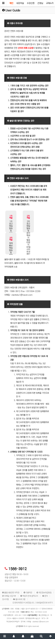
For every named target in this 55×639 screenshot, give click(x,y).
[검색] (41, 636)
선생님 (40, 3)
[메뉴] (4, 636)
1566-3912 (17, 569)
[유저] (13, 636)
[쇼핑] (32, 636)
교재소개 (50, 3)
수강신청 (30, 3)
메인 (11, 3)
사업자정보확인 (32, 615)
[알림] (23, 636)
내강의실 (20, 3)
